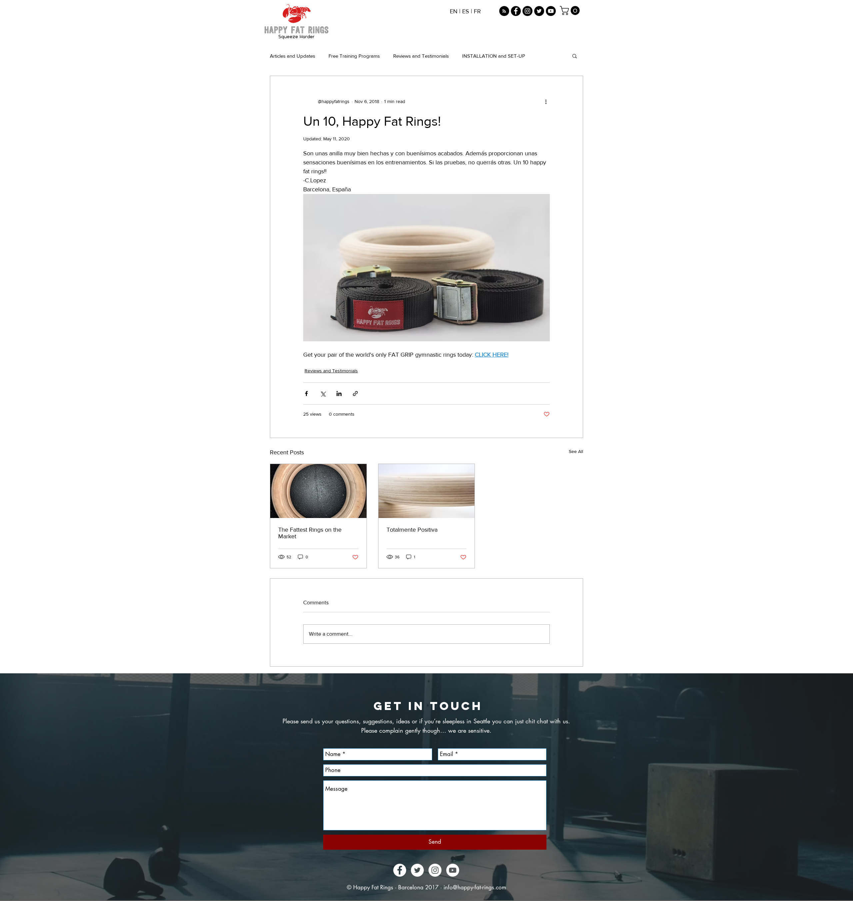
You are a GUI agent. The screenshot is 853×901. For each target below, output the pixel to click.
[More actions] (546, 101)
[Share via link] (355, 393)
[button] (571, 10)
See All (576, 451)
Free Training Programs (354, 56)
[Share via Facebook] (306, 393)
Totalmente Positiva (412, 529)
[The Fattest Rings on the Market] (318, 491)
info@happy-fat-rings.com (474, 887)
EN (453, 11)
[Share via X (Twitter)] (323, 393)
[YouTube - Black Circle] (551, 11)
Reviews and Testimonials (421, 56)
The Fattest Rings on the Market (310, 533)
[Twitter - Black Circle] (539, 11)
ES (465, 11)
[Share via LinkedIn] (339, 393)
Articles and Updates (292, 56)
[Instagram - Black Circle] (527, 11)
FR (477, 11)
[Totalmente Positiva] (427, 491)
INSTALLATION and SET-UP (493, 56)
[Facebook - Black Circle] (516, 11)
